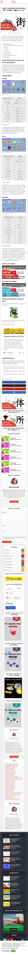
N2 (18, 795)
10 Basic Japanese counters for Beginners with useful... (16, 847)
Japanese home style (10, 772)
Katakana (19, 793)
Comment (4, 512)
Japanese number (10, 774)
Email (3, 531)
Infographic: (6, 47)
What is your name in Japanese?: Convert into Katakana (16, 897)
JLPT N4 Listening (10, 789)
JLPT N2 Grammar (10, 780)
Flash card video (7, 52)
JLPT (4, 39)
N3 (7, 797)
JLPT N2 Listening (10, 782)
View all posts (14, 501)
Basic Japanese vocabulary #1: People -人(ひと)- (14, 366)
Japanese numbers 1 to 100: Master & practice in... (15, 840)
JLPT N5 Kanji (9, 791)
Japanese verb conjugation (12, 778)
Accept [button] (13, 950)
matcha (14, 795)
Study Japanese (14, 6)
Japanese (14, 766)
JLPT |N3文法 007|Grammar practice (15, 464)
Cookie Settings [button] (6, 950)
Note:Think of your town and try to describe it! (13, 45)
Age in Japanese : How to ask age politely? (16, 903)
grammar (15, 764)
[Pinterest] (8, 940)
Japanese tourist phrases (11, 776)
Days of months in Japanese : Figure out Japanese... (16, 859)
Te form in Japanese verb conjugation (15, 865)
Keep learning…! (7, 56)
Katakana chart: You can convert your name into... (16, 878)
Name (4, 525)
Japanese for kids (10, 770)
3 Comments (13, 892)
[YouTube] (11, 940)
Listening (8, 795)
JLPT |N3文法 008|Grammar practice (15, 451)
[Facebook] (22, 940)
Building (7, 51)
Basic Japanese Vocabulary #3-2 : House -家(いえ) (15, 374)
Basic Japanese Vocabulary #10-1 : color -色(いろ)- (15, 884)
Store (7, 49)
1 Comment (13, 899)
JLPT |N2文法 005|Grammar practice (15, 445)
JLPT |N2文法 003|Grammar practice (15, 470)
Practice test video (7, 54)
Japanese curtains (10, 768)
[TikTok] (4, 940)
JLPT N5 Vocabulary (7, 379)
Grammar (12, 437)
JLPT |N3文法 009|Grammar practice (15, 439)
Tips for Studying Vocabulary (12, 799)
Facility (7, 48)
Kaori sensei (18, 13)
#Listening (8, 764)
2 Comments (13, 904)
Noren (11, 797)
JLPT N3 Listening (10, 787)
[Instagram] (19, 940)
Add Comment (10, 13)
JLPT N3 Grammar (10, 784)
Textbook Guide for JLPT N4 (15, 890)
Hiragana (8, 766)
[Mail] (15, 940)
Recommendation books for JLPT (10, 55)
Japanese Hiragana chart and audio (15, 852)
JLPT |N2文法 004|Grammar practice (15, 457)
